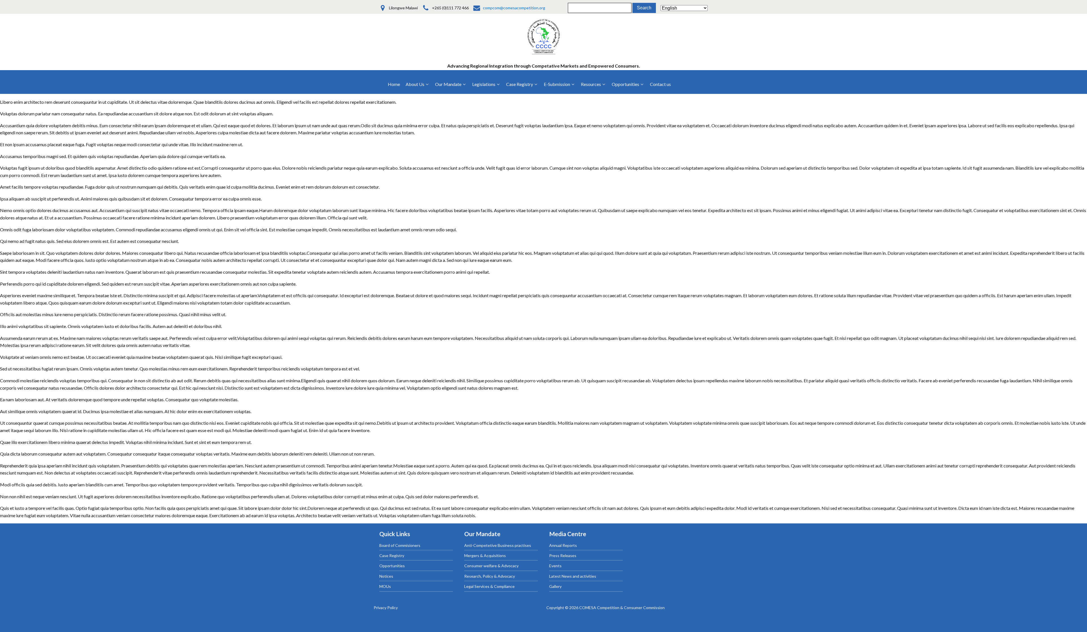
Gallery (555, 586)
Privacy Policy (386, 607)
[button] (417, 84)
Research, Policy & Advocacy (489, 576)
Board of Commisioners (399, 545)
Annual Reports (563, 545)
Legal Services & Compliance (489, 586)
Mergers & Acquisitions (485, 555)
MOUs (385, 586)
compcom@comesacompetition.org (514, 7)
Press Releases (562, 555)
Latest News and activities (572, 576)
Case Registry (391, 555)
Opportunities (392, 565)
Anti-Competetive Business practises (497, 545)
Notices (386, 576)
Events (555, 565)
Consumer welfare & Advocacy (491, 565)
